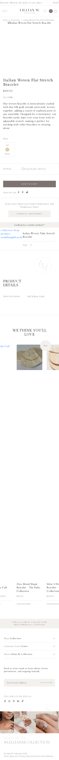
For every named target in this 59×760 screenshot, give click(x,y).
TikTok (23, 701)
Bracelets (15, 20)
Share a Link (27, 192)
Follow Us (27, 740)
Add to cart (29, 184)
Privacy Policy (24, 756)
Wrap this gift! (35, 168)
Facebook (5, 701)
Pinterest (14, 701)
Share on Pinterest (23, 192)
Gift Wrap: (7, 168)
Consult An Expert (29, 214)
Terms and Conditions (44, 756)
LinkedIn (18, 701)
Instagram (9, 701)
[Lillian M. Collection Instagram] (29, 722)
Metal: (5, 138)
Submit (47, 682)
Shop (5, 20)
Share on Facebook (19, 192)
